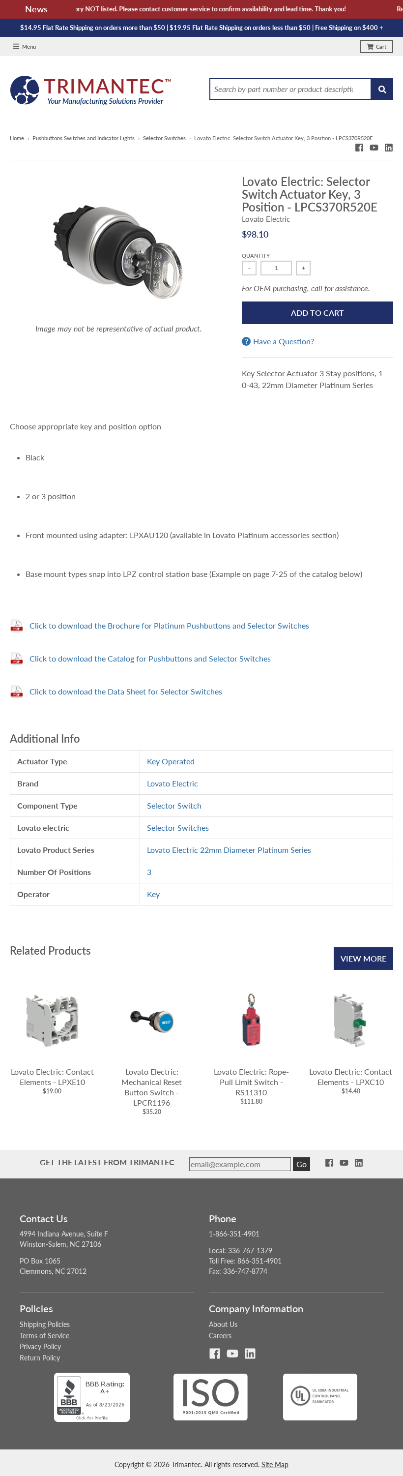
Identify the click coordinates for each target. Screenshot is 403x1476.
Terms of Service (44, 1335)
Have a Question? (283, 341)
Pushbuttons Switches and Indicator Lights (83, 138)
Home (17, 138)
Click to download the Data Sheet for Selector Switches (125, 691)
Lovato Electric (266, 218)
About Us (223, 1324)
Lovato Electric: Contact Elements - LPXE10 (52, 1076)
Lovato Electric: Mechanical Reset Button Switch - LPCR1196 (151, 1087)
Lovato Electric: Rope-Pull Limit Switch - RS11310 (251, 1082)
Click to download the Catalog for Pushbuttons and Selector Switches (150, 658)
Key (153, 894)
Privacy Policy (40, 1346)
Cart (381, 46)
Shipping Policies (45, 1324)
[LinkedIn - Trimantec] (388, 147)
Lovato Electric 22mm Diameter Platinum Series (229, 849)
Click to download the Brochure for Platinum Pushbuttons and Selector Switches (169, 625)
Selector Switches (164, 138)
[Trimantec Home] (91, 93)
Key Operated (171, 761)
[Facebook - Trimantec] (359, 147)
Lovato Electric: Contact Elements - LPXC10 (350, 1076)
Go (301, 1164)
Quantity (256, 255)
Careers (220, 1335)
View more (363, 958)
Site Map (274, 1464)
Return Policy (40, 1358)
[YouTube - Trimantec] (374, 147)
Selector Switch (174, 805)
